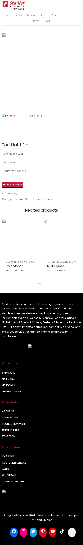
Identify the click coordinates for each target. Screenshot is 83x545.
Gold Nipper (14, 266)
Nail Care (18, 15)
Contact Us (10, 417)
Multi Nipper (55, 266)
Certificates (10, 430)
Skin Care (8, 372)
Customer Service (14, 462)
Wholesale (9, 475)
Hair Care (8, 385)
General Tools (11, 391)
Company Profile (13, 481)
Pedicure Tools (35, 15)
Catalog (8, 456)
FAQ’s (5, 469)
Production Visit (13, 424)
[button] (39, 283)
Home (5, 15)
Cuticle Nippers (14, 261)
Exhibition (8, 436)
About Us (8, 411)
